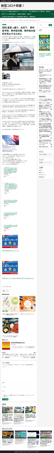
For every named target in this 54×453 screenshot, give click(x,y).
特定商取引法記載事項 (21, 14)
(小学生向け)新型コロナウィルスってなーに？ (20, 440)
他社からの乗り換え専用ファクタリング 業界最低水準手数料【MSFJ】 (45, 136)
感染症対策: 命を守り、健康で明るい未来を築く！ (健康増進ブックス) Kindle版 (45, 55)
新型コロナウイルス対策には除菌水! (9, 14)
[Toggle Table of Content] (7, 291)
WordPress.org (41, 177)
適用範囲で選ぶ (32, 16)
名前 (3, 382)
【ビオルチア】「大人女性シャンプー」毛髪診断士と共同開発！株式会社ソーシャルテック (45, 120)
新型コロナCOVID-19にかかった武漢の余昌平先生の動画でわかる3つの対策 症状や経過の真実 (45, 87)
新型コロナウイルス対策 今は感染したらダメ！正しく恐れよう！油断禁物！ (45, 71)
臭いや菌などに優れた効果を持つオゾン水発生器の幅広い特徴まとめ (15, 16)
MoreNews (37, 451)
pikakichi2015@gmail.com (8, 42)
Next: (28, 355)
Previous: (10, 355)
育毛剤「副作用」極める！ (44, 146)
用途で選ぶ (29, 14)
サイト (3, 391)
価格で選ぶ (48, 11)
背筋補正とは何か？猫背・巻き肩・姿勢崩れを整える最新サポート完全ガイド (30, 417)
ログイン (40, 170)
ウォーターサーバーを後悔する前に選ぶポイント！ (10, 11)
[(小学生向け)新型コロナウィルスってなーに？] (20, 434)
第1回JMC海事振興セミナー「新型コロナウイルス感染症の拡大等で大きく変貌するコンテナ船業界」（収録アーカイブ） (33, 442)
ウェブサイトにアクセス (17, 347)
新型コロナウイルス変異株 (7, 437)
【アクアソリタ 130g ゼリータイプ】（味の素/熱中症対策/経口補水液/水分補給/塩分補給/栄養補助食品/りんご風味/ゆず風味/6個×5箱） (10, 201)
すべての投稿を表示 (30, 347)
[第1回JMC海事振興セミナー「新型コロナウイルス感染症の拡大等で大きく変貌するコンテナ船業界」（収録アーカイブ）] (33, 434)
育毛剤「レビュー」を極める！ (45, 103)
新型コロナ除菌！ (13, 5)
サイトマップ (24, 11)
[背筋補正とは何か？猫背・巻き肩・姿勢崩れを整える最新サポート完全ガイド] (30, 409)
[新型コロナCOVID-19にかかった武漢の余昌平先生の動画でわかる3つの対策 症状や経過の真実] (46, 434)
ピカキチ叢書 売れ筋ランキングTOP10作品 (37, 11)
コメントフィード (42, 174)
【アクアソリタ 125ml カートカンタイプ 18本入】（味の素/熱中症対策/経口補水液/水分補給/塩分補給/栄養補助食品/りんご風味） (10, 213)
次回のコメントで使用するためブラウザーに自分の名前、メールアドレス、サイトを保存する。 (18, 396)
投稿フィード (41, 172)
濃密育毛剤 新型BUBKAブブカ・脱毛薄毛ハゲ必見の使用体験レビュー (45, 131)
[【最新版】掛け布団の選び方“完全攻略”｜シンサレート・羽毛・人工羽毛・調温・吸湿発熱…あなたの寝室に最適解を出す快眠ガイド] (7, 409)
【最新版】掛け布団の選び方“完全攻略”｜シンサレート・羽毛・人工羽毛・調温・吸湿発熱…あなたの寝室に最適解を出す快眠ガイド (7, 418)
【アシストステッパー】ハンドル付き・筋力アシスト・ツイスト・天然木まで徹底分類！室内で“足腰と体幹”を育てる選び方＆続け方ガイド (19, 418)
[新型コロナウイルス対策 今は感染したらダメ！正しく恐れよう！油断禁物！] (8, 434)
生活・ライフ (4, 24)
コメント (4, 366)
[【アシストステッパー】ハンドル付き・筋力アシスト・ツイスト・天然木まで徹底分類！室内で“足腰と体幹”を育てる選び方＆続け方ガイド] (19, 409)
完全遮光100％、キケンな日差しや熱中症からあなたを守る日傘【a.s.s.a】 (18, 278)
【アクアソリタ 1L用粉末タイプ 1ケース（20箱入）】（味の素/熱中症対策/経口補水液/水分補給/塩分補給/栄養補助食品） (10, 226)
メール (4, 386)
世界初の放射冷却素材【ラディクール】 (10, 250)
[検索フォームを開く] (52, 14)
